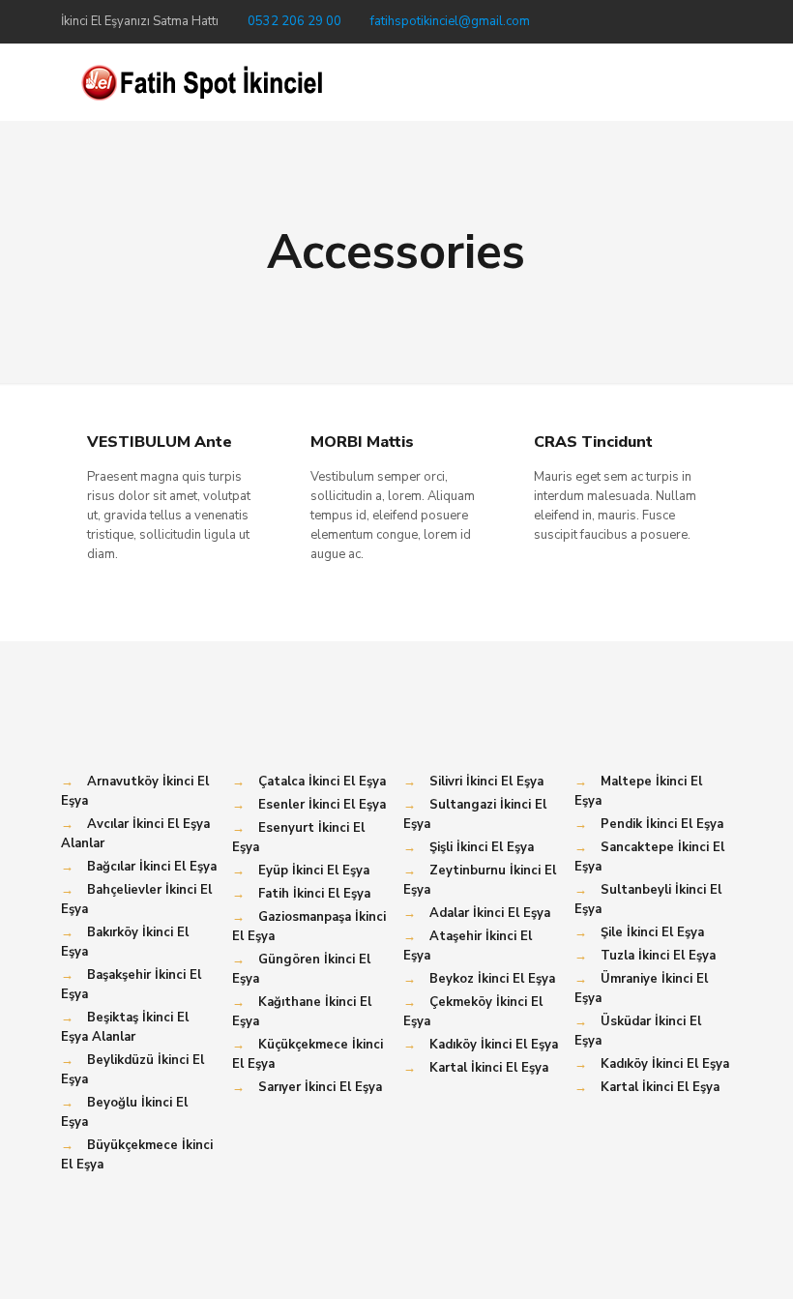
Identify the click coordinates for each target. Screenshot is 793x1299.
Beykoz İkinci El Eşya (492, 979)
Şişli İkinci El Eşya (481, 847)
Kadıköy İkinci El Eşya (493, 1044)
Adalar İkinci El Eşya (489, 913)
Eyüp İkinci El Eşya (313, 870)
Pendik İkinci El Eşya (662, 824)
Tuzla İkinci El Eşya (658, 955)
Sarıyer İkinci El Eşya (320, 1087)
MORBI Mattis (362, 442)
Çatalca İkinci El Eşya (322, 781)
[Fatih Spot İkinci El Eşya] (201, 82)
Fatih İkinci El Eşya (314, 893)
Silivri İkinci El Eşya (486, 781)
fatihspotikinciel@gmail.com (450, 21)
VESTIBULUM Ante (159, 442)
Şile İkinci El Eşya (652, 932)
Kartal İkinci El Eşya (488, 1068)
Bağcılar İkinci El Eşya (152, 866)
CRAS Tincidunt (593, 442)
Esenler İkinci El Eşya (322, 804)
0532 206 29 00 (294, 21)
